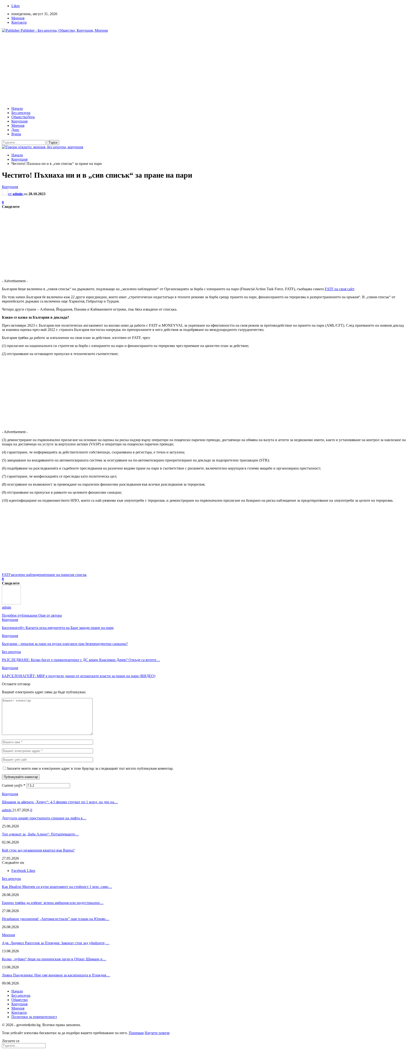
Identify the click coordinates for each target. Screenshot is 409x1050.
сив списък (78, 575)
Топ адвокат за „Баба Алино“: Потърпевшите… (40, 834)
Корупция (19, 121)
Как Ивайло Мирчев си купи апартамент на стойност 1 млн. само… (57, 887)
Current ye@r (13, 785)
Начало (17, 108)
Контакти (19, 22)
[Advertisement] (204, 69)
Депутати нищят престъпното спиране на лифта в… (44, 818)
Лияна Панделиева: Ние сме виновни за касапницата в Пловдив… (56, 975)
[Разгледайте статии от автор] (11, 603)
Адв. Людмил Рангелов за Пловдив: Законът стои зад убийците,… (55, 943)
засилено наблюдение (28, 575)
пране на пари (57, 575)
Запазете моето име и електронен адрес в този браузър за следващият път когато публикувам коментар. (90, 768)
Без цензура (20, 113)
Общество (23, 117)
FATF (6, 575)
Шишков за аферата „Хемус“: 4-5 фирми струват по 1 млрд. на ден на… (60, 802)
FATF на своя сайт (339, 289)
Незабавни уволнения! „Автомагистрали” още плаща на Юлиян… (55, 919)
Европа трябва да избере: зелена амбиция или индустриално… (52, 903)
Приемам (136, 1033)
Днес (15, 130)
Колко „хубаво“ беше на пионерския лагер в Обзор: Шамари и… (54, 959)
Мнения (17, 18)
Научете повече (157, 1033)
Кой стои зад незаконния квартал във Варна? (38, 850)
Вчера (16, 134)
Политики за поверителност (34, 1017)
